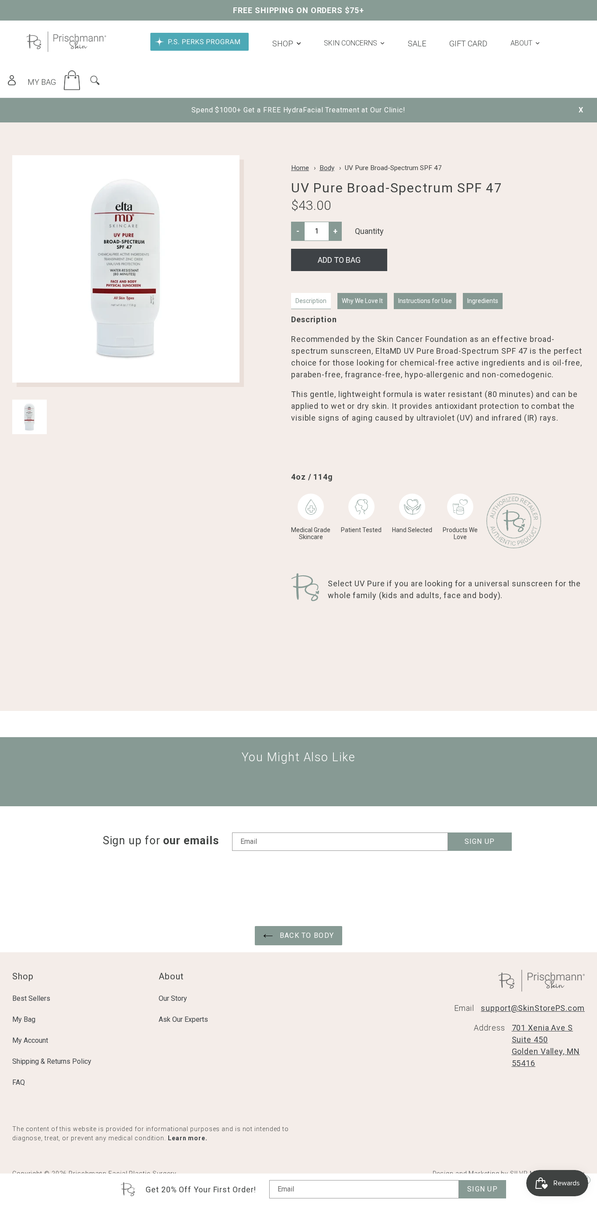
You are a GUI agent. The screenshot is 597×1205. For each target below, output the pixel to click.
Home (300, 168)
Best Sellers (31, 998)
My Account (30, 1040)
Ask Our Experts (183, 1019)
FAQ (18, 1082)
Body (326, 168)
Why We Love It (362, 300)
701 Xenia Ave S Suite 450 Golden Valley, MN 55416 (546, 1045)
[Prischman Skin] (66, 49)
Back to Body (305, 935)
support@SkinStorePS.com (533, 1008)
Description (310, 300)
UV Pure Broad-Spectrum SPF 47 (393, 168)
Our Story (173, 998)
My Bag (23, 1019)
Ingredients (482, 300)
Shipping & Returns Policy (51, 1061)
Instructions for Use (425, 300)
